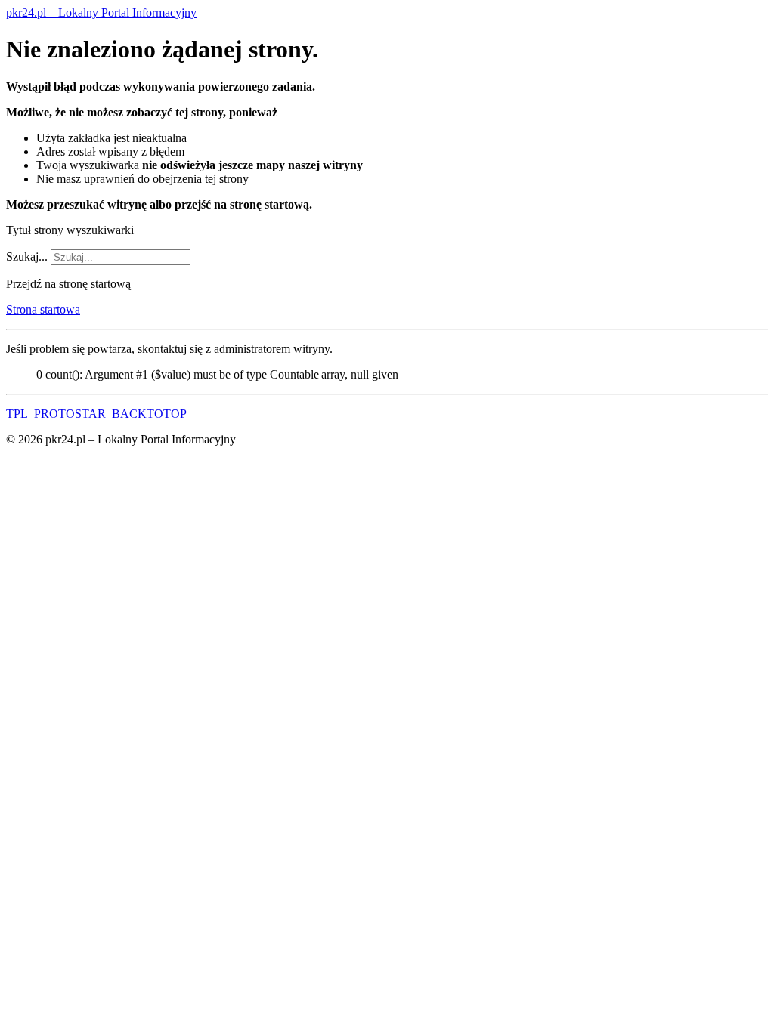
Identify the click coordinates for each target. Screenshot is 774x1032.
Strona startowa (43, 309)
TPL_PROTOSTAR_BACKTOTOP (96, 413)
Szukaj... (27, 256)
